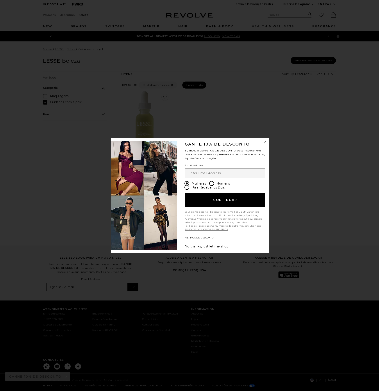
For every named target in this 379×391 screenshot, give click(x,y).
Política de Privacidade (198, 225)
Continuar (225, 200)
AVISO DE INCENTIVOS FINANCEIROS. (206, 229)
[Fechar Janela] (265, 141)
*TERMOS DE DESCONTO (199, 237)
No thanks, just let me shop (207, 246)
